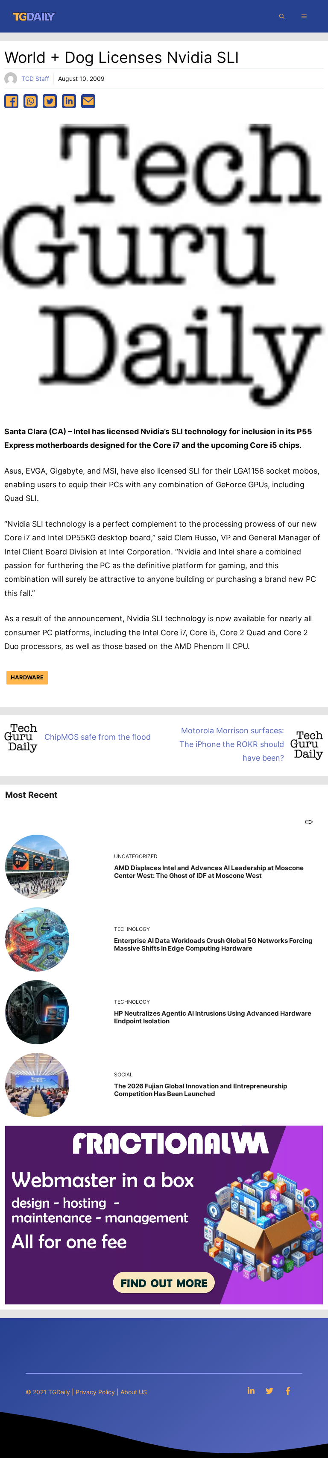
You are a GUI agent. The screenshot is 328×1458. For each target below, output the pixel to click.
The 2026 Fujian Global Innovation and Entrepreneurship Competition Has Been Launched (200, 1090)
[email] (88, 101)
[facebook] (11, 101)
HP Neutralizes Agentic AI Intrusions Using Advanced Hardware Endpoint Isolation (212, 1017)
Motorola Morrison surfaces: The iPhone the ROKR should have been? (231, 744)
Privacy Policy (95, 1392)
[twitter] (50, 101)
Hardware (27, 677)
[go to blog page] (309, 821)
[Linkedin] (251, 1391)
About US (133, 1392)
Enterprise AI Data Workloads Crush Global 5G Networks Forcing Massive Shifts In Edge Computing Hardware (213, 944)
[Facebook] (288, 1391)
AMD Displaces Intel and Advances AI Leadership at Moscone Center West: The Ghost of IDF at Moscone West (209, 872)
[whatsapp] (30, 101)
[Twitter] (269, 1391)
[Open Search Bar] (282, 16)
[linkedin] (69, 101)
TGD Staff (35, 78)
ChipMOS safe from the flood (97, 736)
